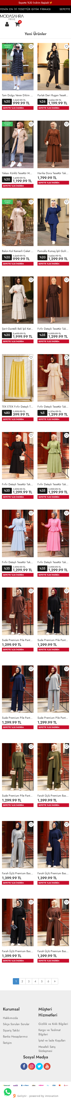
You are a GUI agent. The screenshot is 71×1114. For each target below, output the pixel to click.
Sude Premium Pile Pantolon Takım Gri (53, 718)
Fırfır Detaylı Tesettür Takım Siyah (18, 484)
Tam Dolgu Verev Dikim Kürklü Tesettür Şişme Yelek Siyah (18, 95)
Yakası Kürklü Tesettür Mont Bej (18, 173)
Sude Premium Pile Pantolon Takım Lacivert (18, 718)
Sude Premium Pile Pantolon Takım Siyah (53, 640)
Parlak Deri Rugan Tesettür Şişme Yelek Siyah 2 (53, 95)
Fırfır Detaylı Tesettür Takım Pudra (53, 562)
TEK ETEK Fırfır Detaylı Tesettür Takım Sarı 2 (18, 407)
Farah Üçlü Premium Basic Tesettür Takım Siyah (18, 951)
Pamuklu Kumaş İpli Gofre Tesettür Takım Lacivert (53, 251)
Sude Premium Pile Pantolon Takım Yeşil (18, 796)
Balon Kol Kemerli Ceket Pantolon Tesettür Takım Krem (18, 251)
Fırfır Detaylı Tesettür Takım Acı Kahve (53, 329)
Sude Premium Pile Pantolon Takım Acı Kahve (18, 640)
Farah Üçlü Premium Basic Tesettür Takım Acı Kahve (53, 951)
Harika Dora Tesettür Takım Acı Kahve (53, 173)
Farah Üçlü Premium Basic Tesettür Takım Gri (18, 873)
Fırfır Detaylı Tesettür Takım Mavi (18, 562)
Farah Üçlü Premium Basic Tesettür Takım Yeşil (53, 796)
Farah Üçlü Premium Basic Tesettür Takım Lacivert (53, 873)
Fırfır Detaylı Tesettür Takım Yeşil (53, 484)
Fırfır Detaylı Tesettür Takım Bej (53, 407)
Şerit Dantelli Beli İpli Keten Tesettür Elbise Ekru (18, 329)
